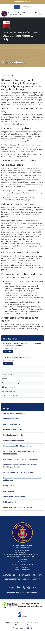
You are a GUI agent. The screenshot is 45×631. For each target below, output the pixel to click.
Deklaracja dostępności (16, 593)
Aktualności (9, 575)
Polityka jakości (9, 502)
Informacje (24, 575)
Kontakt (36, 579)
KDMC (29, 628)
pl (34, 588)
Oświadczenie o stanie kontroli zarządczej (20, 459)
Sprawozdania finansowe (13, 440)
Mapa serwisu (33, 593)
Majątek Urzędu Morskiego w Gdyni (17, 446)
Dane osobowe (9, 491)
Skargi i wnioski (9, 486)
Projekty (37, 575)
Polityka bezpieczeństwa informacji (17, 507)
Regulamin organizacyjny (13, 435)
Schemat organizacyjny (12, 430)
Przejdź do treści (22, 2)
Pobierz (8, 351)
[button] (12, 588)
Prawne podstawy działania (14, 413)
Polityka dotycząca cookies (14, 497)
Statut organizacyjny (11, 424)
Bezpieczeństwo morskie (17, 579)
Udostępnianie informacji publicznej (18, 472)
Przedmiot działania (11, 419)
